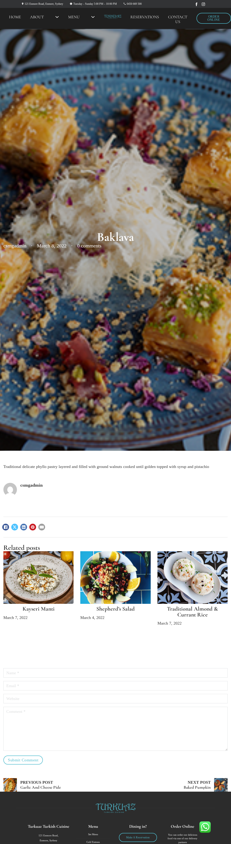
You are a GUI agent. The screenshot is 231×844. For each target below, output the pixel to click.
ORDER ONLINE (213, 18)
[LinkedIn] (23, 527)
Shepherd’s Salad (115, 608)
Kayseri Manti (39, 608)
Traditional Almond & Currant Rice (192, 611)
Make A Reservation (138, 837)
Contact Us (177, 19)
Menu (74, 16)
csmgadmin (31, 485)
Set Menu (93, 834)
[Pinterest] (32, 527)
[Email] (41, 527)
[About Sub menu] (57, 16)
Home (15, 16)
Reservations (144, 16)
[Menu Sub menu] (92, 16)
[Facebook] (5, 527)
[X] (14, 527)
